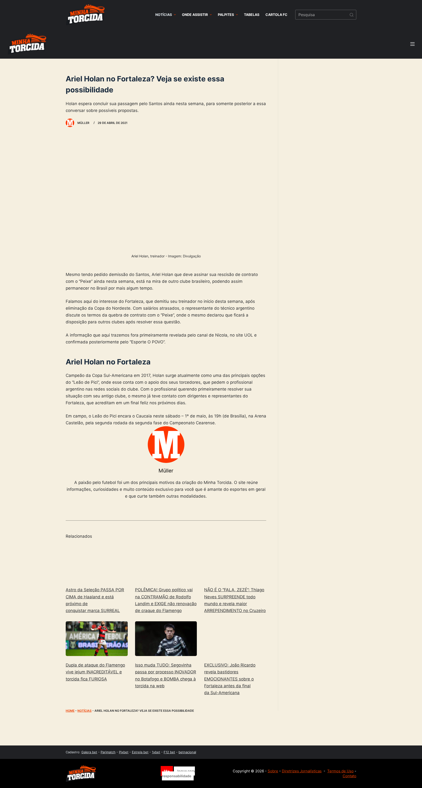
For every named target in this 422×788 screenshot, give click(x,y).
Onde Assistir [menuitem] (195, 14)
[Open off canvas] (412, 44)
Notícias (84, 710)
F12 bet (169, 752)
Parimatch (108, 752)
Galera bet (89, 752)
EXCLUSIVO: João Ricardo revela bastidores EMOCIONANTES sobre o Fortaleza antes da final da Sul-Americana (229, 679)
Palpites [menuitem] (226, 14)
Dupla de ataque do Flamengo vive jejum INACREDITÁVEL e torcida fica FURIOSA (95, 672)
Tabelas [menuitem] (251, 14)
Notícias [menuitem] (163, 14)
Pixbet (123, 752)
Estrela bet (140, 752)
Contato (349, 776)
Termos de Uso (340, 771)
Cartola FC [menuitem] (276, 14)
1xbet (156, 752)
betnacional (187, 752)
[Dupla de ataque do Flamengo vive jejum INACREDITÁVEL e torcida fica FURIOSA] (97, 638)
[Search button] (351, 15)
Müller (165, 471)
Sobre (273, 771)
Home (70, 710)
